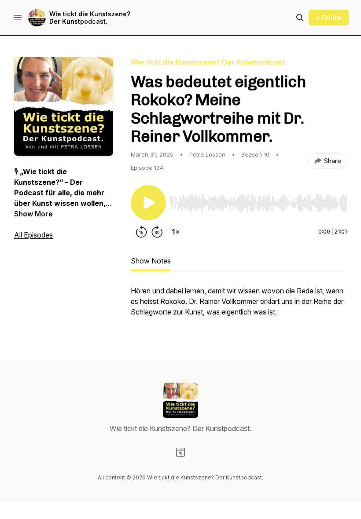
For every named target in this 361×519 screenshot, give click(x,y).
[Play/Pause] (148, 202)
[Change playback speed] (175, 232)
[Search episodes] (299, 17)
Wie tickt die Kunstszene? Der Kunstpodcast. (89, 18)
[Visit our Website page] (180, 452)
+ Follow (329, 17)
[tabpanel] (239, 305)
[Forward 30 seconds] (157, 232)
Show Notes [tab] (151, 260)
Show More (33, 213)
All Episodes (33, 234)
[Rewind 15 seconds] (141, 232)
